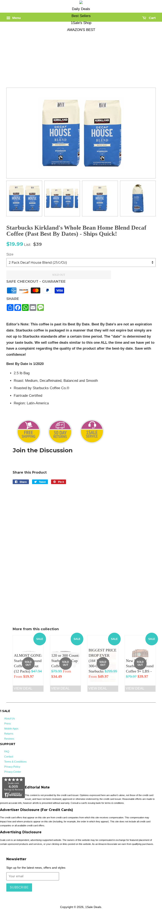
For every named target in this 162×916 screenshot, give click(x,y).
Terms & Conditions (15, 761)
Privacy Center (12, 771)
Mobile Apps (11, 728)
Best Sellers (81, 16)
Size (9, 254)
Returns (8, 733)
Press (7, 723)
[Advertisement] (78, 56)
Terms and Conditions (73, 893)
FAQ (6, 751)
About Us (9, 718)
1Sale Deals (93, 907)
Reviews (9, 738)
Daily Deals (81, 9)
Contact (8, 756)
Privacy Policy (12, 766)
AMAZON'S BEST (81, 30)
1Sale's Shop (81, 23)
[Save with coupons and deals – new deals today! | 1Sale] (81, 3)
